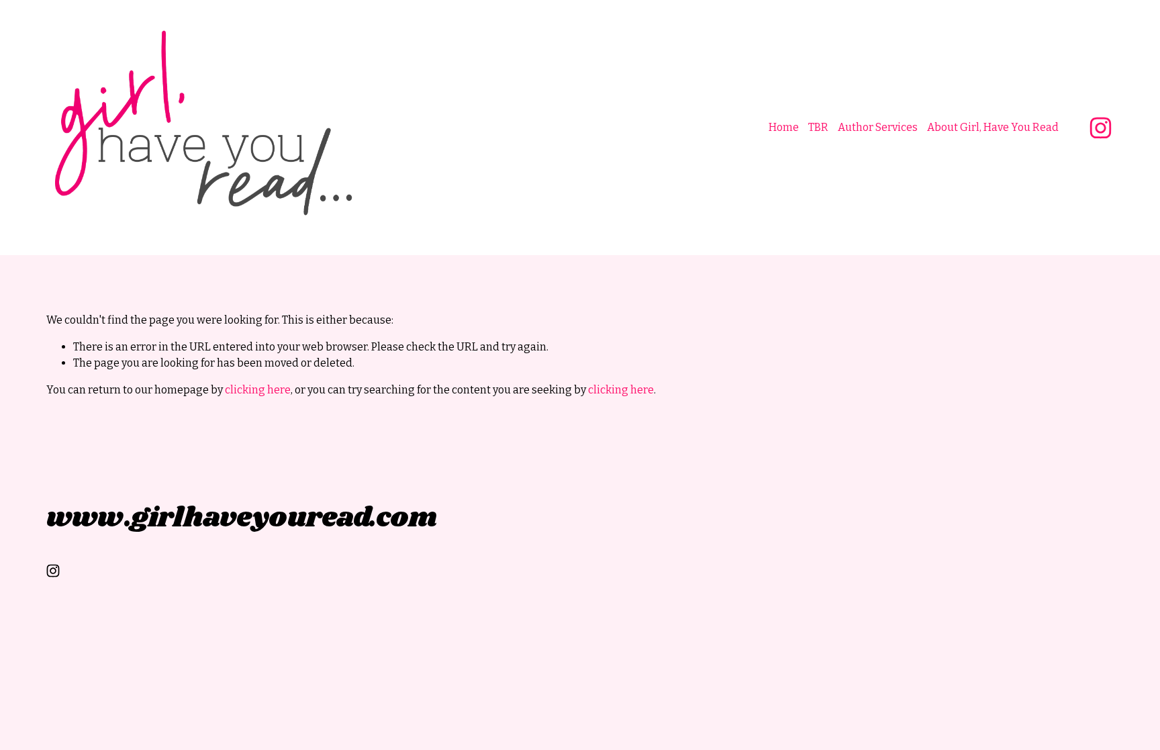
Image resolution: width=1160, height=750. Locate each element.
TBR (818, 127)
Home (784, 127)
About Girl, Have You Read (993, 127)
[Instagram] (1101, 128)
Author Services (878, 127)
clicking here (258, 389)
